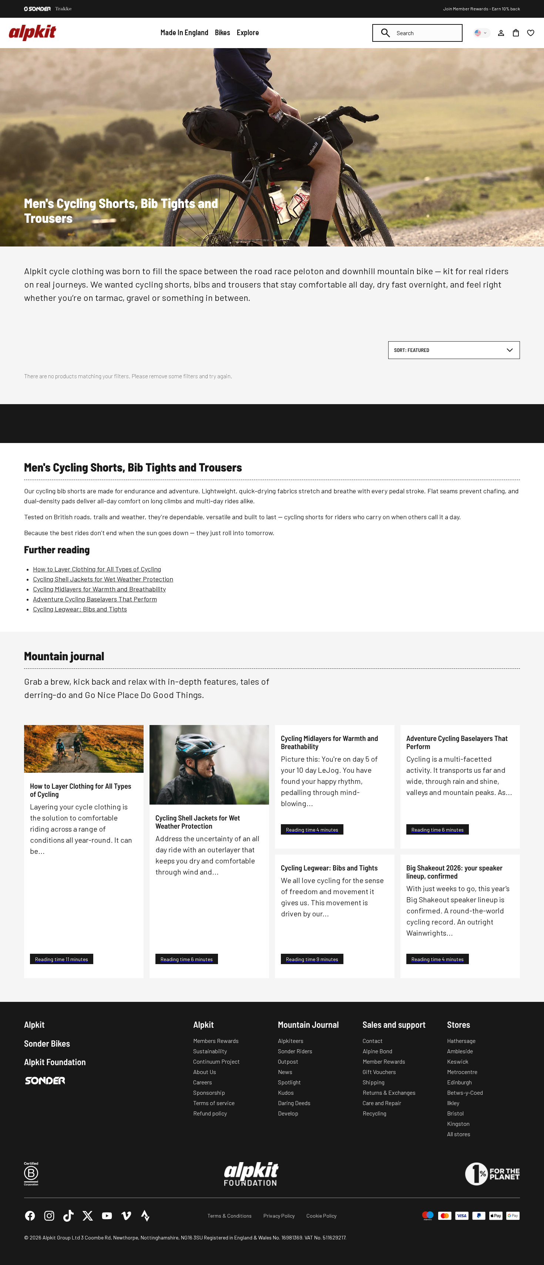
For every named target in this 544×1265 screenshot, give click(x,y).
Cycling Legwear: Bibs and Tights (80, 609)
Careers (202, 1082)
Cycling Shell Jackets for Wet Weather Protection (103, 579)
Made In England (184, 32)
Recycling (374, 1113)
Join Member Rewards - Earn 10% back (481, 8)
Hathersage (461, 1040)
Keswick (458, 1061)
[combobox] (417, 33)
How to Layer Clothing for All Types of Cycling (97, 569)
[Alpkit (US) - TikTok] (68, 1216)
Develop (288, 1113)
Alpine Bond (377, 1050)
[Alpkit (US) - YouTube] (107, 1216)
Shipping (374, 1082)
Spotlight (289, 1082)
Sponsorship (209, 1092)
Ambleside (460, 1050)
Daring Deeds (294, 1102)
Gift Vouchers (379, 1071)
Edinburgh (459, 1082)
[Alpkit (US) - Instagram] (49, 1216)
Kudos (286, 1092)
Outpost (288, 1061)
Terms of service (214, 1102)
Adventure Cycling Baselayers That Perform (95, 599)
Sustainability (210, 1050)
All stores (458, 1133)
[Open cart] (515, 32)
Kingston (458, 1123)
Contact (373, 1040)
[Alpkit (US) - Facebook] (30, 1216)
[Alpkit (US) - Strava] (145, 1216)
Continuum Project (216, 1061)
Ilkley (453, 1102)
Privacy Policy (279, 1215)
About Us (204, 1071)
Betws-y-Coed (465, 1092)
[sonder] (37, 9)
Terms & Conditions (230, 1215)
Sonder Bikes (47, 1043)
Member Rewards (384, 1061)
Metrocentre (462, 1071)
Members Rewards (216, 1040)
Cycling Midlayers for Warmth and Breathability (99, 589)
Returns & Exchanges (389, 1092)
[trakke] (63, 8)
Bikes (222, 32)
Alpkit (34, 1024)
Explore (248, 32)
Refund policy (210, 1113)
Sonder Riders (295, 1050)
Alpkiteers (290, 1040)
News (285, 1071)
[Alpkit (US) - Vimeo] (126, 1216)
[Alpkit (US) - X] (88, 1216)
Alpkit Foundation (55, 1062)
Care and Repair (382, 1102)
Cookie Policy (321, 1215)
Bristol (455, 1113)
